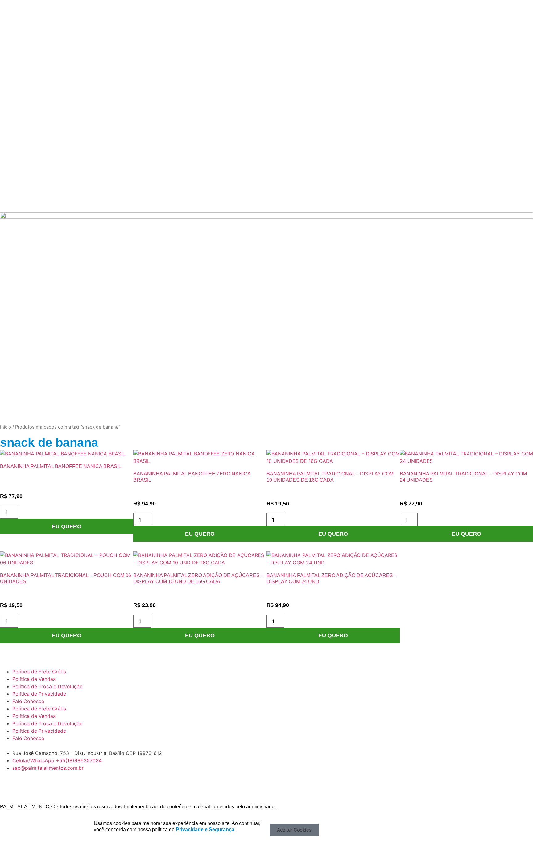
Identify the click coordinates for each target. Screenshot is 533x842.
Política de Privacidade (39, 694)
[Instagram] (24, 786)
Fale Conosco (28, 701)
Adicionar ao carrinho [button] (66, 526)
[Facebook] (7, 786)
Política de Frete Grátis (39, 671)
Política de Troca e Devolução (47, 686)
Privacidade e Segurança (205, 829)
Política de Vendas (34, 679)
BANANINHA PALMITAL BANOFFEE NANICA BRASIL (60, 466)
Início (5, 427)
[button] (294, 830)
